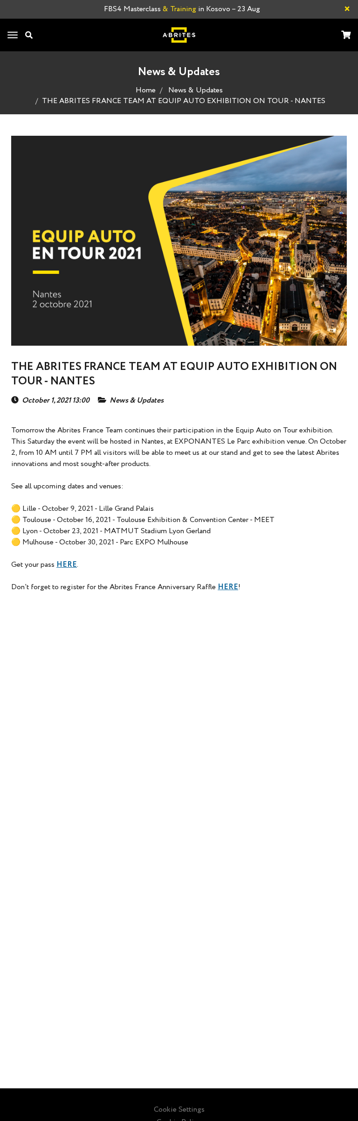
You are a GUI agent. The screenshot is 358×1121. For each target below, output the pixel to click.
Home (146, 90)
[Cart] (346, 35)
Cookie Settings (179, 1109)
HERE (66, 564)
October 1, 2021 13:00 (56, 401)
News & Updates (195, 90)
